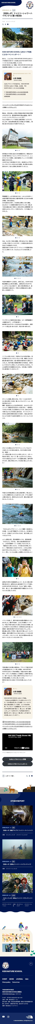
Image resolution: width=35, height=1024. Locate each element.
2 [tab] (17, 150)
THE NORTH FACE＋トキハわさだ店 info (17, 92)
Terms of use (16, 982)
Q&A (26, 979)
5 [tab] (20, 617)
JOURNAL (19, 979)
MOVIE (11, 979)
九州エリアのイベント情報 (17, 759)
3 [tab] (19, 150)
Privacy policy (6, 982)
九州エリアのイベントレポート (17, 764)
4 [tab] (19, 617)
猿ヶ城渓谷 (24, 115)
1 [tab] (15, 150)
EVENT (4, 979)
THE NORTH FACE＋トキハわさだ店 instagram (15, 95)
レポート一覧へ (10, 776)
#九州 (3, 21)
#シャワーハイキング (10, 21)
